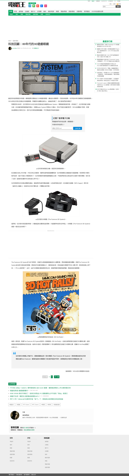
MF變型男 (110, 1)
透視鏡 (118, 1)
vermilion (14, 48)
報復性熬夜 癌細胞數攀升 (19, 391)
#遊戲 (18, 404)
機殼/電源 (51, 11)
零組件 (11, 14)
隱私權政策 (19, 474)
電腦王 (16, 5)
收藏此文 (36, 48)
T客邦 (89, 1)
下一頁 (57, 377)
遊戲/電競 (72, 11)
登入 (111, 4)
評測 (15, 11)
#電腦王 (11, 404)
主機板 (27, 11)
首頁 (9, 40)
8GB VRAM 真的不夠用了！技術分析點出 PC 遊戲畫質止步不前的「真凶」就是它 (39, 393)
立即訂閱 (77, 128)
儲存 (44, 11)
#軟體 (43, 404)
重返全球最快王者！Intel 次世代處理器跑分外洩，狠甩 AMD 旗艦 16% (108, 56)
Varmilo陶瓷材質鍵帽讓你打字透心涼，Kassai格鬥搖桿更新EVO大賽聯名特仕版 (107, 64)
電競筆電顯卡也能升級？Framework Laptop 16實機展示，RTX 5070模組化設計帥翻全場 (108, 60)
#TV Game (26, 404)
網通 (57, 11)
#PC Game (35, 404)
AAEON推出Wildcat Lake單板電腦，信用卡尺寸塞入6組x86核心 (108, 90)
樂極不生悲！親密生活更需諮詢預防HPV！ (25, 396)
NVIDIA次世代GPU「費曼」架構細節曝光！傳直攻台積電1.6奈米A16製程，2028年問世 (108, 69)
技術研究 (48, 14)
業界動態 (87, 11)
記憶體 (39, 11)
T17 (115, 1)
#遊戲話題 (57, 404)
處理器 (21, 11)
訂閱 (119, 4)
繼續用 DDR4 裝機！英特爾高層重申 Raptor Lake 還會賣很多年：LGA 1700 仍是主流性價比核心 (108, 50)
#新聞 (49, 404)
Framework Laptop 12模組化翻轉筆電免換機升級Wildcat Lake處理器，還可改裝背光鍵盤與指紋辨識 (108, 84)
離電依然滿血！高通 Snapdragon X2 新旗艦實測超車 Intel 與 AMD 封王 (108, 45)
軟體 (42, 14)
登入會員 (25, 427)
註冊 (114, 4)
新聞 (10, 11)
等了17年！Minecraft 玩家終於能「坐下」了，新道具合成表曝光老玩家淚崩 (36, 399)
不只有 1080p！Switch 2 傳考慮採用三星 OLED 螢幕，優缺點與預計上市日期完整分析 (40, 388)
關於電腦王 (11, 474)
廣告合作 (33, 474)
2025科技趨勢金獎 (97, 11)
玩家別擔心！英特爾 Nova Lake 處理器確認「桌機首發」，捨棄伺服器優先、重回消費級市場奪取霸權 (108, 74)
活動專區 (79, 11)
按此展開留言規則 (29, 430)
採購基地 (98, 1)
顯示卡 (33, 11)
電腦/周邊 (64, 11)
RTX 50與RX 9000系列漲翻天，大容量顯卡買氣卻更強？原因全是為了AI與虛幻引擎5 (108, 79)
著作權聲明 (27, 474)
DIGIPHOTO (104, 1)
